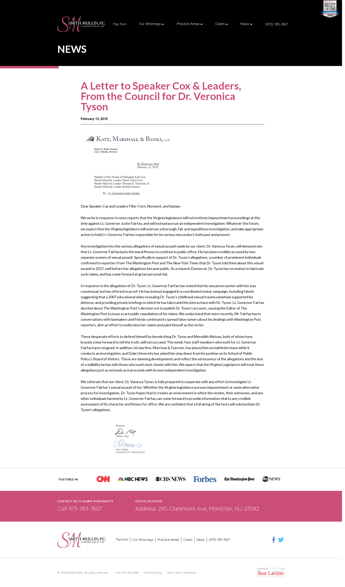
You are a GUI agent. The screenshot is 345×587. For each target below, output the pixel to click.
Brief (48, 24)
